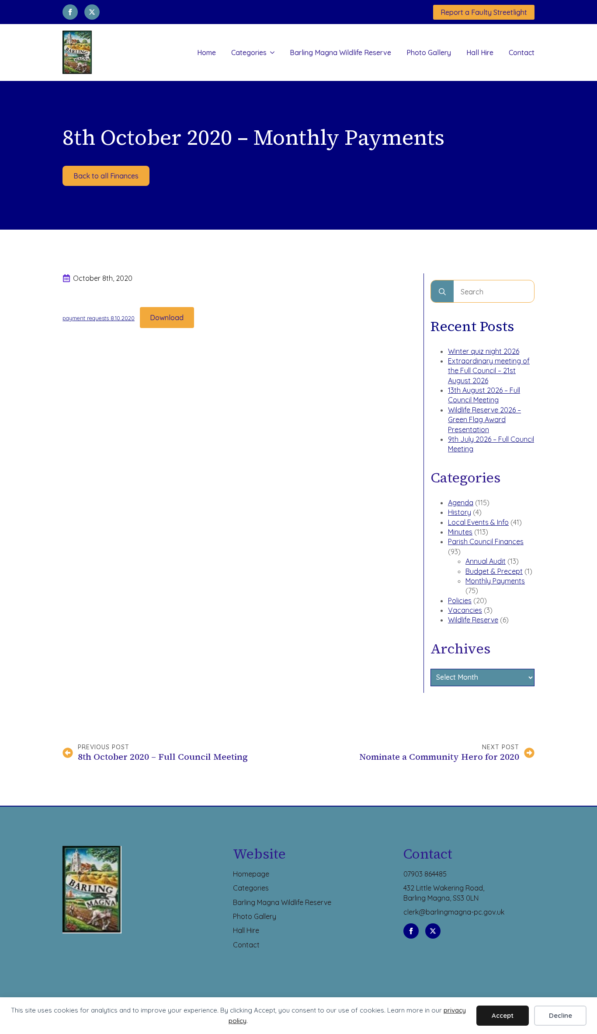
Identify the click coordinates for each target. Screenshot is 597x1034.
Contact (522, 52)
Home (206, 52)
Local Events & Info (478, 522)
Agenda (460, 502)
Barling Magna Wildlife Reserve (340, 52)
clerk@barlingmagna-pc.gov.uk (453, 912)
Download (167, 317)
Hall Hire (479, 52)
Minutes (460, 531)
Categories (249, 52)
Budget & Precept (494, 571)
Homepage (251, 874)
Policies (460, 600)
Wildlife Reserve (473, 619)
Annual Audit (485, 561)
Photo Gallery (428, 52)
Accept (503, 1015)
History (459, 512)
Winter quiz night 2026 (483, 351)
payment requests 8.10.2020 (98, 317)
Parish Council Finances (486, 541)
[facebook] (70, 12)
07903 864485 (425, 874)
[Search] (442, 291)
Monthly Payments (495, 580)
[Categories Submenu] (270, 52)
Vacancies (465, 610)
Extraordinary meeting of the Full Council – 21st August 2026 (489, 370)
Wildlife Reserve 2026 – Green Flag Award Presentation (484, 419)
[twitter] (92, 12)
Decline (560, 1015)
